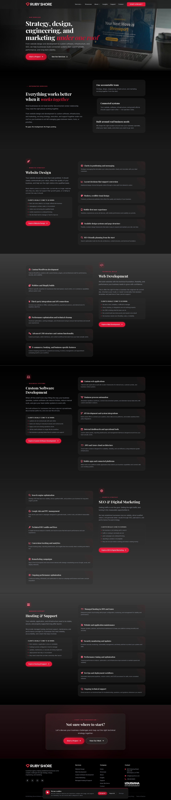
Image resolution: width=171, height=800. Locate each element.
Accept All (102, 793)
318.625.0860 (131, 779)
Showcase (88, 4)
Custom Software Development (84, 775)
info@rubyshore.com (133, 776)
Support (113, 4)
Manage (121, 793)
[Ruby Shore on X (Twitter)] (32, 780)
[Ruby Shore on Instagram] (37, 780)
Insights (105, 4)
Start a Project (136, 4)
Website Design (80, 769)
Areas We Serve (105, 783)
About (96, 4)
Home (101, 769)
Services (78, 4)
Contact (120, 4)
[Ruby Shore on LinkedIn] (42, 780)
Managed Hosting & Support (83, 780)
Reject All (112, 793)
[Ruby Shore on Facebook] (27, 780)
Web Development (80, 772)
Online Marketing (80, 777)
